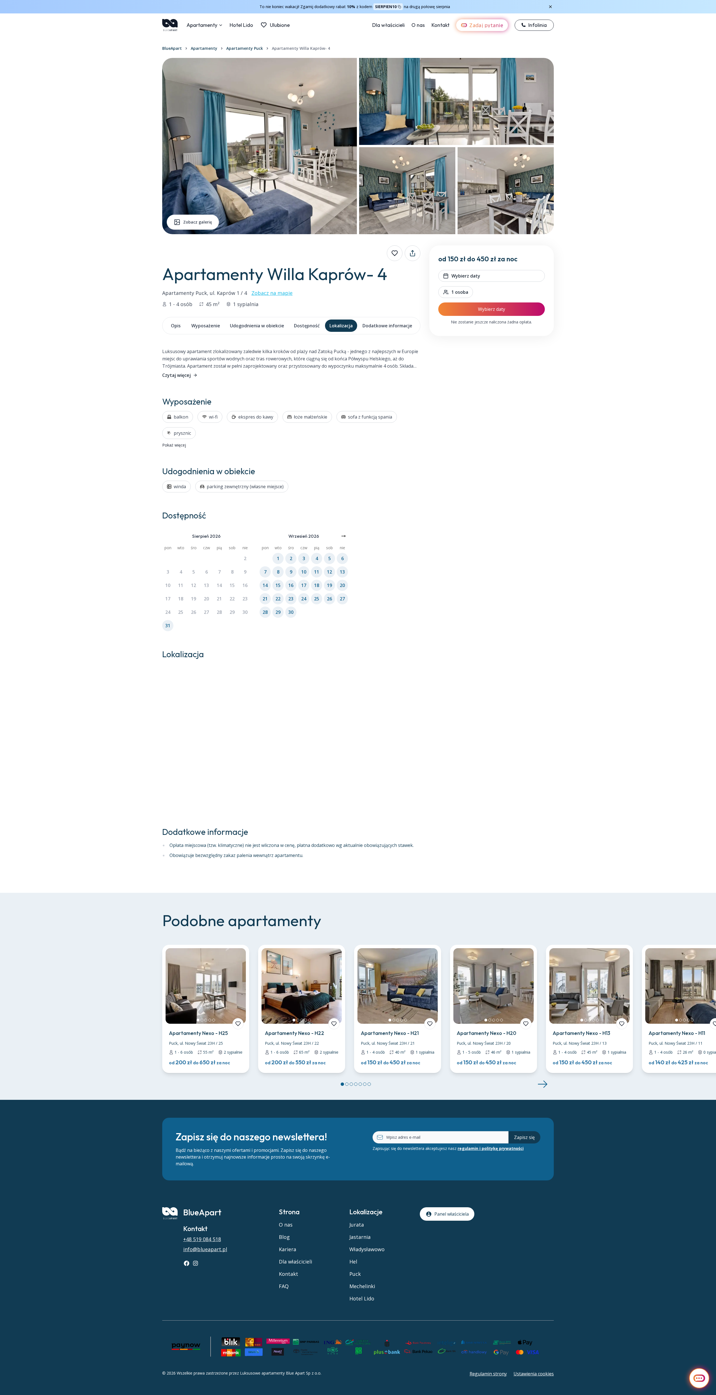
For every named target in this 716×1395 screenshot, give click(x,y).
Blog (284, 1237)
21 (219, 599)
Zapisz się (524, 1137)
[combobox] (455, 292)
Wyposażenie (205, 326)
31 (167, 626)
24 (167, 612)
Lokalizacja (341, 326)
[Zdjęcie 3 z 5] (205, 1020)
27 (206, 612)
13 (206, 585)
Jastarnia (360, 1237)
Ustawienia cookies (534, 1374)
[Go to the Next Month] (343, 536)
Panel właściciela (451, 1214)
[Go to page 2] (346, 1084)
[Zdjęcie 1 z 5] (198, 1020)
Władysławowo (367, 1249)
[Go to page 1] (342, 1084)
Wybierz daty (491, 309)
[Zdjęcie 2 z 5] (202, 1020)
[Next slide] (542, 1084)
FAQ (284, 1286)
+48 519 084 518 (202, 1239)
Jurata (356, 1224)
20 (206, 599)
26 (193, 612)
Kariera (287, 1249)
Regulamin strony (488, 1374)
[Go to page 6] (364, 1084)
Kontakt (440, 25)
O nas (418, 25)
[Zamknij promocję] (550, 6)
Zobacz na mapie (272, 293)
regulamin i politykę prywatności (491, 1148)
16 (245, 585)
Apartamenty (202, 25)
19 (193, 599)
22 (232, 599)
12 (193, 585)
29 (232, 612)
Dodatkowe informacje (387, 326)
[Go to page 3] (351, 1084)
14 (219, 585)
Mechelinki (362, 1286)
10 (167, 585)
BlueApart (172, 48)
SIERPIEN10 (386, 6)
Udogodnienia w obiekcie (257, 326)
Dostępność (307, 326)
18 (180, 599)
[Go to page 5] (360, 1084)
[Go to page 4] (355, 1084)
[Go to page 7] (369, 1084)
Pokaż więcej (174, 445)
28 (219, 612)
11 (180, 585)
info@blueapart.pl (205, 1249)
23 (245, 599)
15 (232, 585)
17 (167, 599)
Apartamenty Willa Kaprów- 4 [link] (301, 48)
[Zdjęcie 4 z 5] (209, 1020)
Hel (353, 1261)
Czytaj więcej (176, 375)
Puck (355, 1273)
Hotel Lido (241, 25)
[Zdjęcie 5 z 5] (213, 1020)
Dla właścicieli (388, 25)
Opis (176, 326)
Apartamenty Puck (244, 48)
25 (180, 612)
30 (245, 612)
